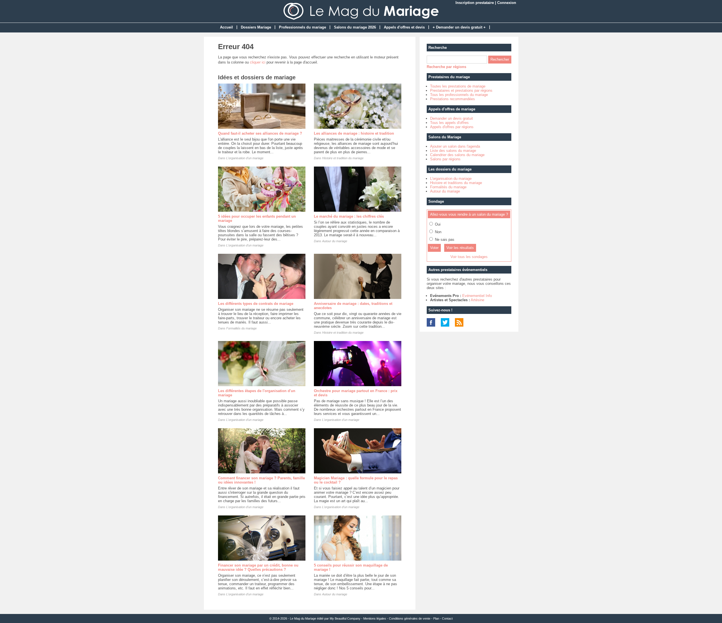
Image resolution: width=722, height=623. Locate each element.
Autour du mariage (334, 241)
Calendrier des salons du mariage (457, 155)
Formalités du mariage (241, 328)
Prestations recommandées (452, 99)
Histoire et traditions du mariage (456, 183)
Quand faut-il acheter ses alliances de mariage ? (260, 133)
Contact (447, 618)
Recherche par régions (446, 67)
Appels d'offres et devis (404, 27)
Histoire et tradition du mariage (343, 158)
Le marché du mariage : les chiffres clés (349, 216)
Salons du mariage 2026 (355, 27)
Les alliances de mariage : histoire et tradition (354, 133)
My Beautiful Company (345, 618)
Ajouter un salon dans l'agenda (455, 146)
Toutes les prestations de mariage (457, 86)
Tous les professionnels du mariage (459, 95)
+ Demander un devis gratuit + (459, 27)
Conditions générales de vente (409, 618)
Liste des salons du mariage (453, 150)
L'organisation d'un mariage (244, 158)
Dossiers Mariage (256, 27)
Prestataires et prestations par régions (461, 90)
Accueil (226, 27)
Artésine (477, 300)
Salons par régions (445, 159)
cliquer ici (257, 62)
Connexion (506, 3)
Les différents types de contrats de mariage (255, 303)
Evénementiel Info (477, 296)
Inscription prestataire (474, 3)
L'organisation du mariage (451, 178)
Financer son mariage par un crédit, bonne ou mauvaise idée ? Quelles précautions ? (258, 567)
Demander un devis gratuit (451, 118)
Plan (436, 618)
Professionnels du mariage (302, 27)
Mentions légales (374, 618)
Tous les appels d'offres (449, 123)
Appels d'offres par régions (452, 127)
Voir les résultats (460, 248)
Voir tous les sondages (469, 257)
